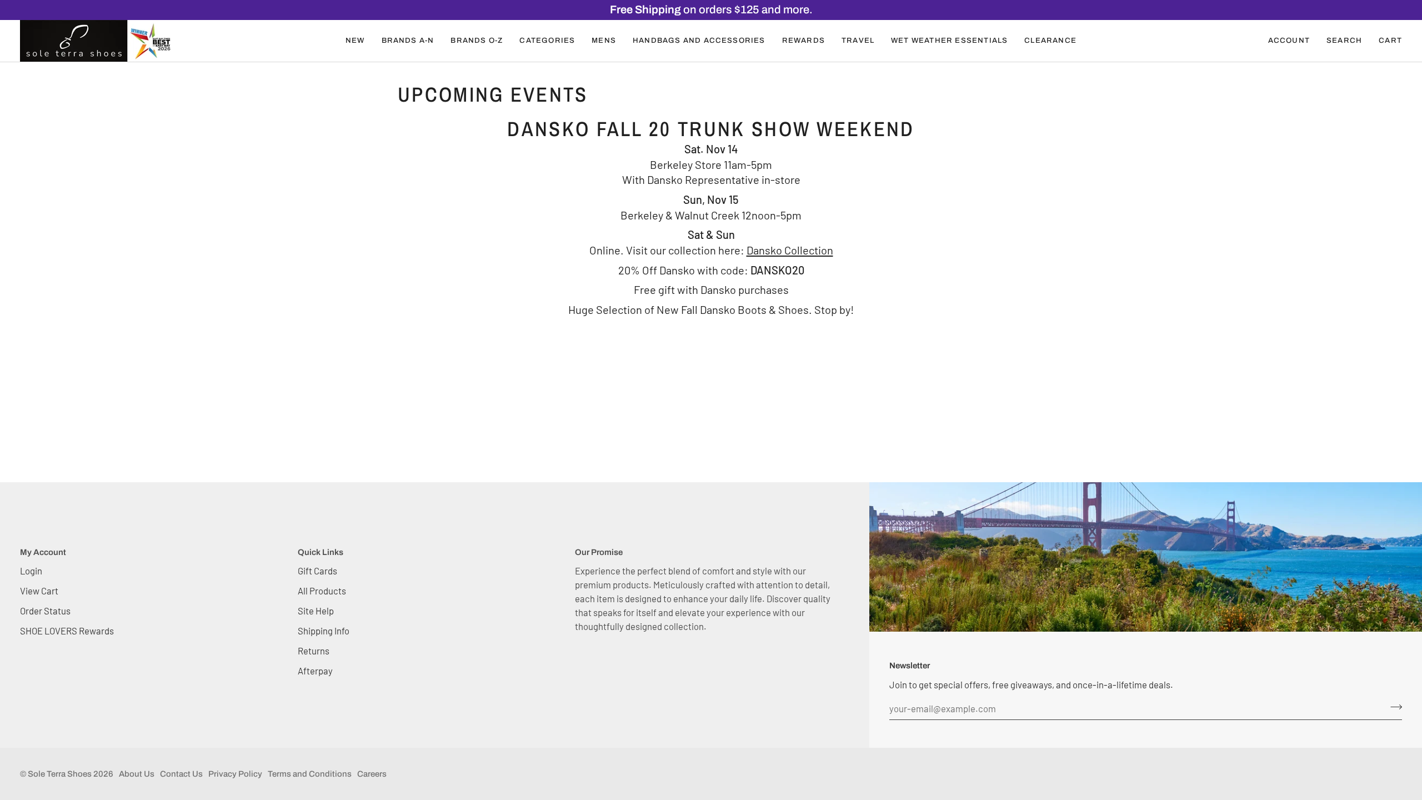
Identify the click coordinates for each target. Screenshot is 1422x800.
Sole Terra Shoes (60, 773)
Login (31, 570)
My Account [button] (43, 552)
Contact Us (181, 773)
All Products (322, 590)
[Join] (1393, 707)
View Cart (39, 590)
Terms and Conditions (310, 773)
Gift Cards (317, 570)
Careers (372, 773)
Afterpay (315, 670)
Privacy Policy (235, 773)
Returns (313, 650)
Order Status (45, 610)
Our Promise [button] (599, 552)
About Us (136, 773)
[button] (355, 41)
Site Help (316, 610)
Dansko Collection (790, 250)
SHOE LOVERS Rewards (67, 630)
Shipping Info (323, 630)
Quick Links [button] (320, 552)
